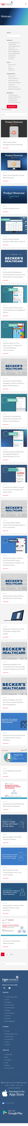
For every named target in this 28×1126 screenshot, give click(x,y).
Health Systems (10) (13, 80)
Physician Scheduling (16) (14, 53)
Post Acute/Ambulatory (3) (14, 102)
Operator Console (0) (13, 49)
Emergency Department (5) (14, 97)
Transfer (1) (11, 58)
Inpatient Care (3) (12, 98)
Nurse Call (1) (11, 48)
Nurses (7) (10, 68)
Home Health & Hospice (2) (14, 82)
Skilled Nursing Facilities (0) (14, 89)
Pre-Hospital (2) (11, 55)
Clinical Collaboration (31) (14, 46)
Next (11, 954)
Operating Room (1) (12, 100)
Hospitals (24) (11, 84)
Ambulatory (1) (11, 76)
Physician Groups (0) (13, 86)
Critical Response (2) (13, 95)
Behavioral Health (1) (13, 78)
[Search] (19, 35)
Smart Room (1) (11, 57)
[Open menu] (25, 4)
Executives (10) (11, 64)
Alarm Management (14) (13, 42)
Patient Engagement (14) (13, 51)
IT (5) (9, 66)
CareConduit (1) (12, 44)
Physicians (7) (11, 70)
